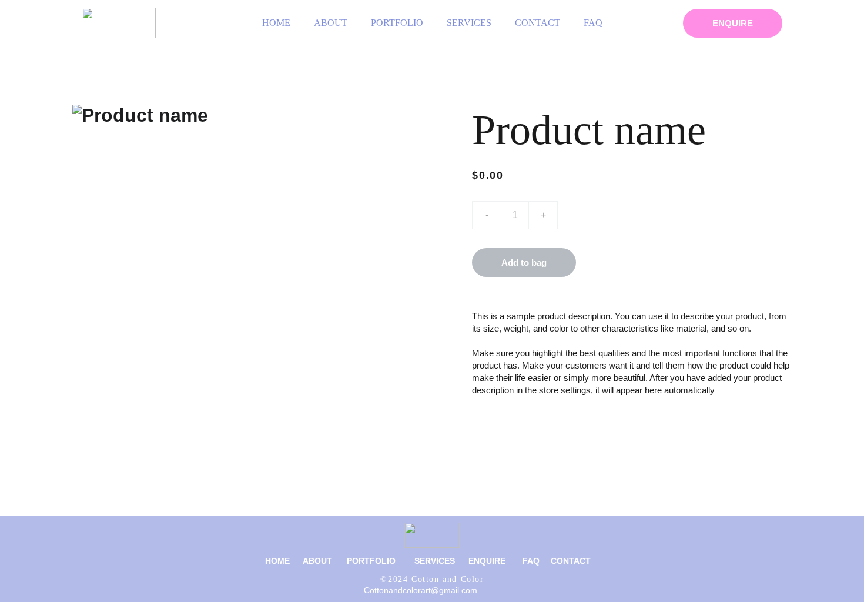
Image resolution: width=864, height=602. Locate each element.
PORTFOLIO (397, 23)
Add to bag (524, 262)
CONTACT (537, 23)
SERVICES (469, 23)
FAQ (593, 23)
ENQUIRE (732, 23)
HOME (276, 23)
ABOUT (330, 23)
